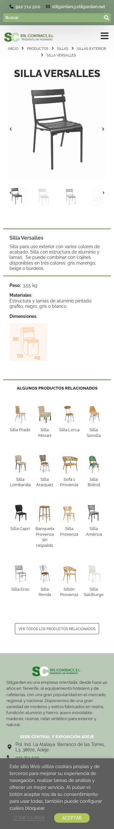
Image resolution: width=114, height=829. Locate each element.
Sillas (62, 48)
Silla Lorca (69, 429)
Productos (37, 48)
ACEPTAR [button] (72, 817)
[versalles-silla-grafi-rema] (57, 129)
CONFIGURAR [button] (29, 817)
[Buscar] (53, 17)
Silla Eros (20, 589)
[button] (11, 129)
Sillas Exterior (91, 48)
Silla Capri (20, 528)
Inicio (13, 48)
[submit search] (107, 17)
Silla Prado (20, 429)
